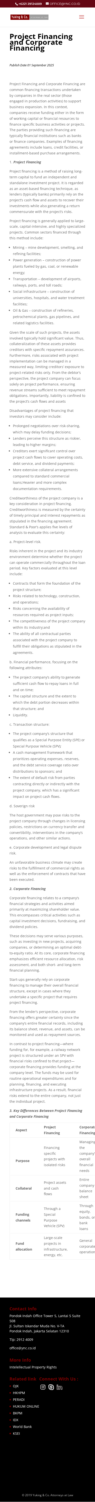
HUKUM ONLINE (26, 1406)
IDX (15, 1420)
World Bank (22, 1426)
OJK (16, 1386)
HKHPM (19, 1392)
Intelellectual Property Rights (33, 1367)
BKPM (17, 1413)
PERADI (19, 1399)
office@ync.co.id (23, 1348)
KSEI (16, 1433)
